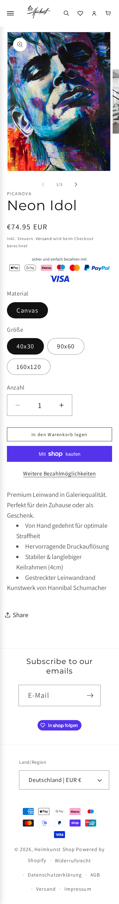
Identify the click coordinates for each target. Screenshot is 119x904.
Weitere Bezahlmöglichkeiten (59, 473)
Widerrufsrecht (73, 860)
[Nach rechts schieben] (76, 184)
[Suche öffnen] (66, 13)
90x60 (66, 346)
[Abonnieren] (90, 695)
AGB (95, 874)
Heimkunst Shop (54, 849)
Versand (44, 238)
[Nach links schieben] (43, 184)
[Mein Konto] (94, 13)
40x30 (25, 346)
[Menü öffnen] (11, 13)
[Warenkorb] (108, 13)
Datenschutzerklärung (55, 874)
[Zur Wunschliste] (80, 13)
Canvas (27, 310)
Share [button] (20, 614)
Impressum (78, 888)
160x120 (28, 366)
